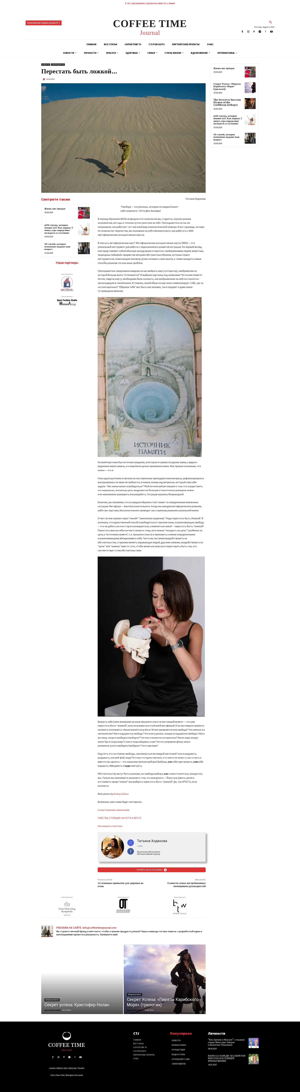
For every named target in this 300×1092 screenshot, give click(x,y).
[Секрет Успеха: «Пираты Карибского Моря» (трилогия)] (165, 979)
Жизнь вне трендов (54, 208)
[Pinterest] (254, 32)
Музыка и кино (52, 1000)
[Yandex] (266, 32)
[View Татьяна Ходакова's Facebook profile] (130, 851)
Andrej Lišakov (121, 793)
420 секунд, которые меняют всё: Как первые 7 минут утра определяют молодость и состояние (58, 229)
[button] (270, 22)
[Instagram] (248, 32)
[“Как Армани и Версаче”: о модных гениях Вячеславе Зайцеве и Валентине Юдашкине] (254, 1043)
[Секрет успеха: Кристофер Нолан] (82, 979)
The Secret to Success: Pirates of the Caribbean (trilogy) (227, 102)
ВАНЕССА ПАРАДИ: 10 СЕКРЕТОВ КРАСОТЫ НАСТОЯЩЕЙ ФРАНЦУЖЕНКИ (226, 1058)
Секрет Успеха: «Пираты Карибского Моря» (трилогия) (227, 86)
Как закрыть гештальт (110, 826)
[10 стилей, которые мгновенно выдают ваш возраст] (84, 248)
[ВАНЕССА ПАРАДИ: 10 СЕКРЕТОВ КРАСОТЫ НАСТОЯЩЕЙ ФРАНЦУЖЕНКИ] (254, 1059)
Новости (46, 65)
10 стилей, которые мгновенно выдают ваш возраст (57, 247)
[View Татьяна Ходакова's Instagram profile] (130, 842)
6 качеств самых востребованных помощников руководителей (186, 885)
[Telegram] (260, 32)
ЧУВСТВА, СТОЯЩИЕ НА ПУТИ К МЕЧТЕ (119, 817)
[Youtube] (271, 32)
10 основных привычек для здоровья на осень (120, 885)
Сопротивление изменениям (113, 809)
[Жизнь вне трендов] (84, 213)
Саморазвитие (58, 65)
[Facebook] (242, 32)
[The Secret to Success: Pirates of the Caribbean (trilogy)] (250, 103)
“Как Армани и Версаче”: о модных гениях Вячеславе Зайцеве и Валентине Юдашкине (226, 1042)
